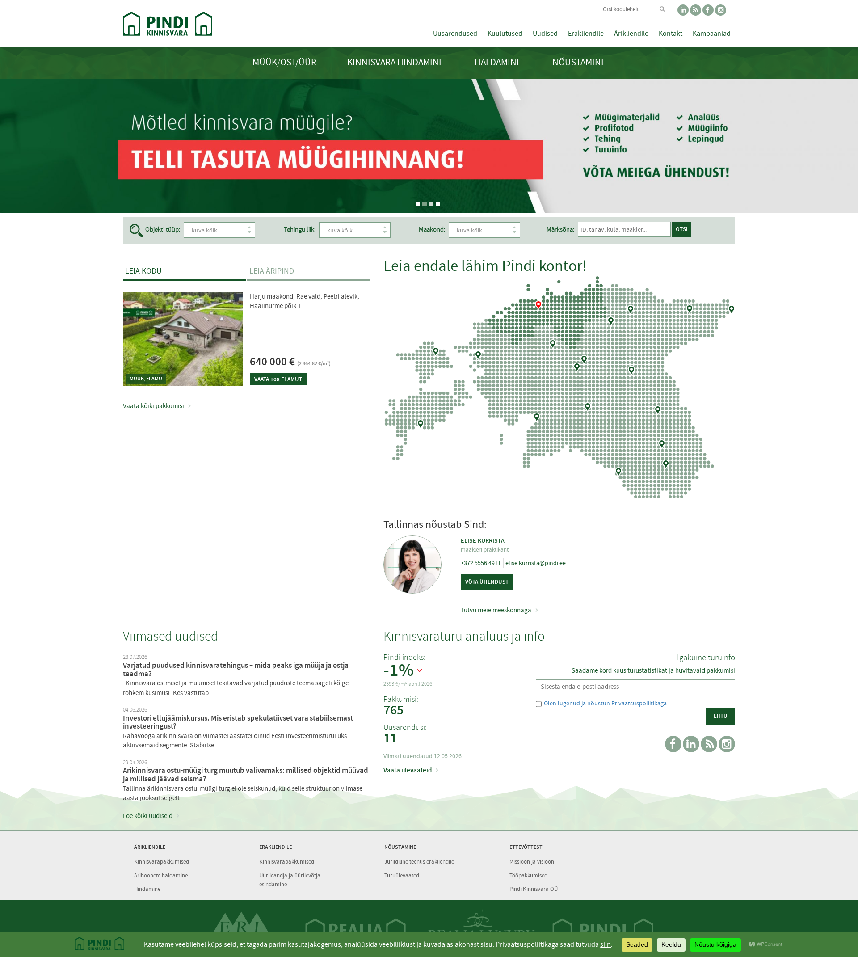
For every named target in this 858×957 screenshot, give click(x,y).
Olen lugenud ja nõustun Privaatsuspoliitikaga (605, 703)
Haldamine (498, 62)
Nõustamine (579, 62)
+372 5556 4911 (481, 563)
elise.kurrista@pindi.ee (535, 563)
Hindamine (147, 889)
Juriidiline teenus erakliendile (419, 861)
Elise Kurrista (483, 540)
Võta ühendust (487, 582)
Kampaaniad (712, 33)
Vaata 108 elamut (278, 379)
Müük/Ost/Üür (284, 62)
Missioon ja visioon (531, 861)
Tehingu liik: (299, 229)
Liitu (721, 716)
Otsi (682, 229)
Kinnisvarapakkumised (161, 861)
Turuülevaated (401, 875)
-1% (398, 670)
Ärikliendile (631, 33)
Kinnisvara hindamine (395, 62)
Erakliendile (586, 33)
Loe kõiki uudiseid (147, 815)
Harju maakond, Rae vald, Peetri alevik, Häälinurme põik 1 (304, 301)
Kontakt (670, 33)
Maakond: (432, 229)
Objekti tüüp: (162, 229)
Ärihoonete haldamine (161, 875)
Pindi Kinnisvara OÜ (533, 889)
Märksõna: (560, 229)
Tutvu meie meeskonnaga (496, 610)
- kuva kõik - (204, 230)
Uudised (545, 33)
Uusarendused (455, 33)
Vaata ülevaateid (407, 770)
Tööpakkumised (528, 875)
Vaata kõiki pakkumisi (153, 405)
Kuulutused (505, 33)
